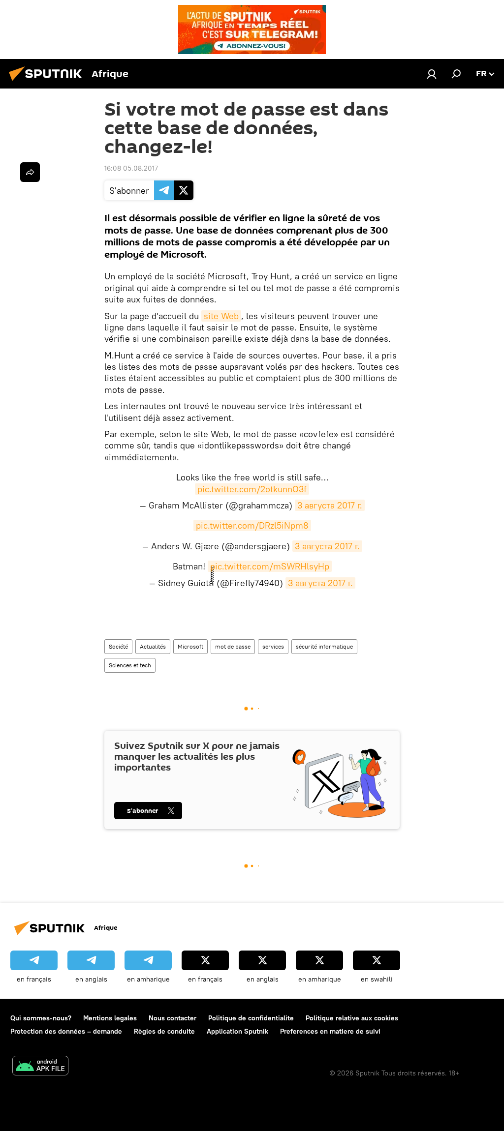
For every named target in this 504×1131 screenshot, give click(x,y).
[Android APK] (40, 1067)
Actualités (153, 646)
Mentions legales (110, 1017)
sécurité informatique (324, 646)
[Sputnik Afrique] (48, 82)
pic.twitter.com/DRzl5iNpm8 (252, 525)
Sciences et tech (130, 665)
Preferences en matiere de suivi (330, 1031)
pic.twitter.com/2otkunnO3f (252, 489)
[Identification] (431, 74)
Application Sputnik (237, 1031)
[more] (30, 172)
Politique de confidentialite (251, 1017)
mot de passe (233, 646)
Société (118, 646)
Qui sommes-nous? (40, 1017)
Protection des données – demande (66, 1031)
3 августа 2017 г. (329, 505)
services (273, 646)
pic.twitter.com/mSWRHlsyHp (269, 566)
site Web (221, 316)
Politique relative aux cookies (352, 1017)
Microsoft (190, 646)
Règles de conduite (164, 1031)
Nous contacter (172, 1017)
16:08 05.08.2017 (131, 168)
